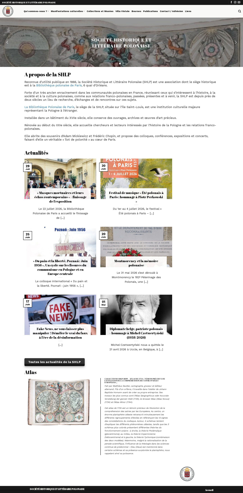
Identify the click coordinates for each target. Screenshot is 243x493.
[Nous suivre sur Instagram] (235, 2)
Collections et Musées (100, 11)
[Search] (239, 11)
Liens (188, 11)
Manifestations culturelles (67, 11)
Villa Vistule (122, 11)
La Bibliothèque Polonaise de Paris (49, 107)
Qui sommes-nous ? (35, 11)
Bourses (136, 11)
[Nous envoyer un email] (239, 2)
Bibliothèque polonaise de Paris (59, 85)
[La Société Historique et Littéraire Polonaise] (11, 11)
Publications (150, 11)
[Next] (235, 42)
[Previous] (7, 42)
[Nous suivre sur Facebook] (231, 2)
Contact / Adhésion (171, 11)
